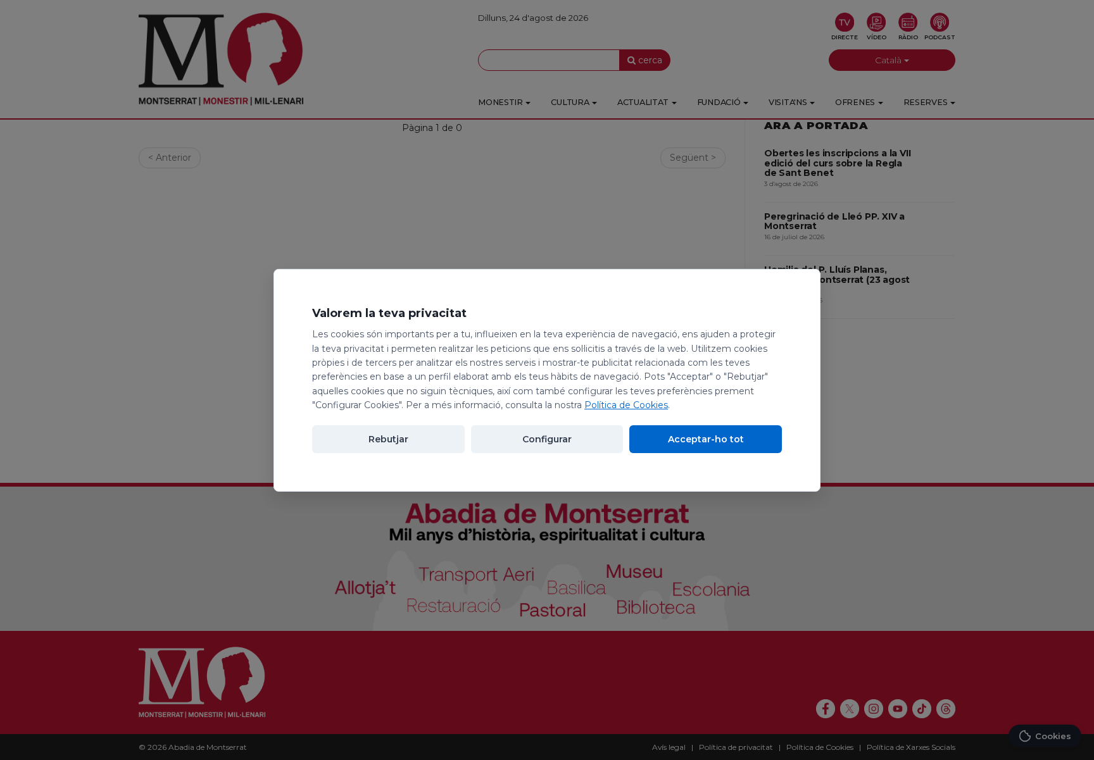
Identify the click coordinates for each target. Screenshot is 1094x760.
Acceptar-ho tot (706, 439)
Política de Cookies (626, 405)
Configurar (547, 439)
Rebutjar (388, 439)
